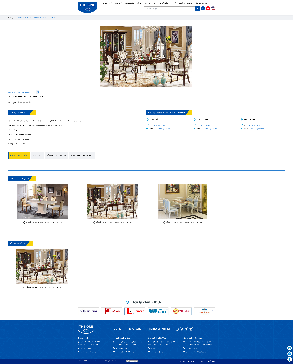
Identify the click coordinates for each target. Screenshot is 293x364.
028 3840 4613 (254, 125)
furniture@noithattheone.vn (90, 352)
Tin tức (174, 3)
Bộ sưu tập (163, 3)
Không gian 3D (186, 3)
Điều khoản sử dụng (186, 361)
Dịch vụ (152, 3)
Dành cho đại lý (202, 3)
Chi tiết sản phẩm (19, 155)
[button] (80, 311)
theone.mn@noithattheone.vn (197, 352)
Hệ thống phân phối (83, 155)
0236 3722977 (207, 125)
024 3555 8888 (160, 125)
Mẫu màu (37, 155)
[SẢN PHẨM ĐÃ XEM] (20, 247)
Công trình (142, 3)
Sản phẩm (129, 3)
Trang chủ (107, 3)
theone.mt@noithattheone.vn (161, 352)
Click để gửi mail (163, 128)
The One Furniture (98, 361)
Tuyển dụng (135, 329)
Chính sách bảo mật (208, 361)
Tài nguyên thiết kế (56, 155)
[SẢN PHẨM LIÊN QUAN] (22, 182)
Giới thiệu (118, 3)
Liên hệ (117, 329)
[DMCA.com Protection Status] (132, 361)
